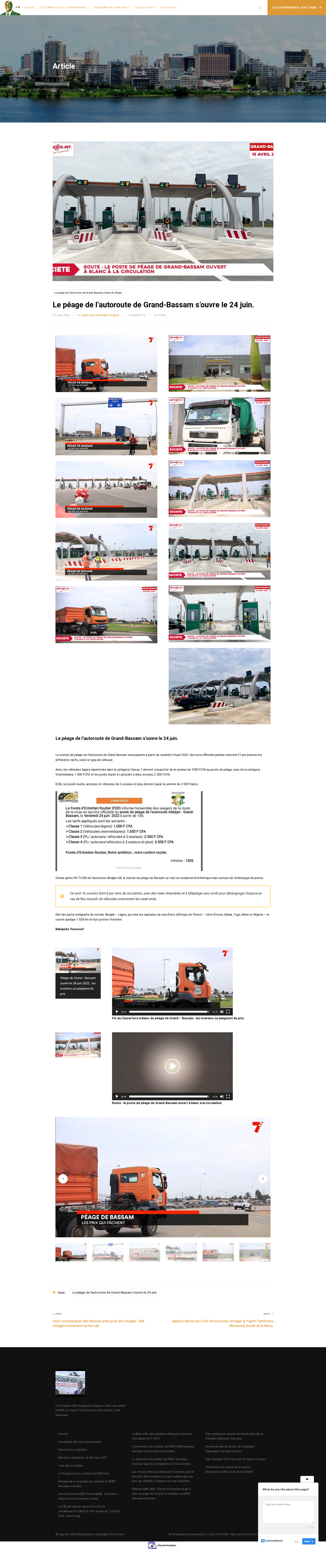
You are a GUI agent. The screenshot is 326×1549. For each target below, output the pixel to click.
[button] (172, 981)
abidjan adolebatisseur (100, 315)
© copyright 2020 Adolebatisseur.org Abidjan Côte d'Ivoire (89, 1534)
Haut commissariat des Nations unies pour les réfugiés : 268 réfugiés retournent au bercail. (98, 1320)
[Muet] (222, 1012)
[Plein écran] (228, 1012)
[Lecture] (117, 1012)
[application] (172, 981)
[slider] (169, 1012)
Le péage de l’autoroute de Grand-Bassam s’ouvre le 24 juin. (88, 292)
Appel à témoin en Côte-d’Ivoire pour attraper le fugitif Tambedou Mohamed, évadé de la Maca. (222, 1320)
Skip (296, 1541)
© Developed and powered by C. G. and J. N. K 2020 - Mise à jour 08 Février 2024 (215, 1534)
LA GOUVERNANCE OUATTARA (294, 7)
